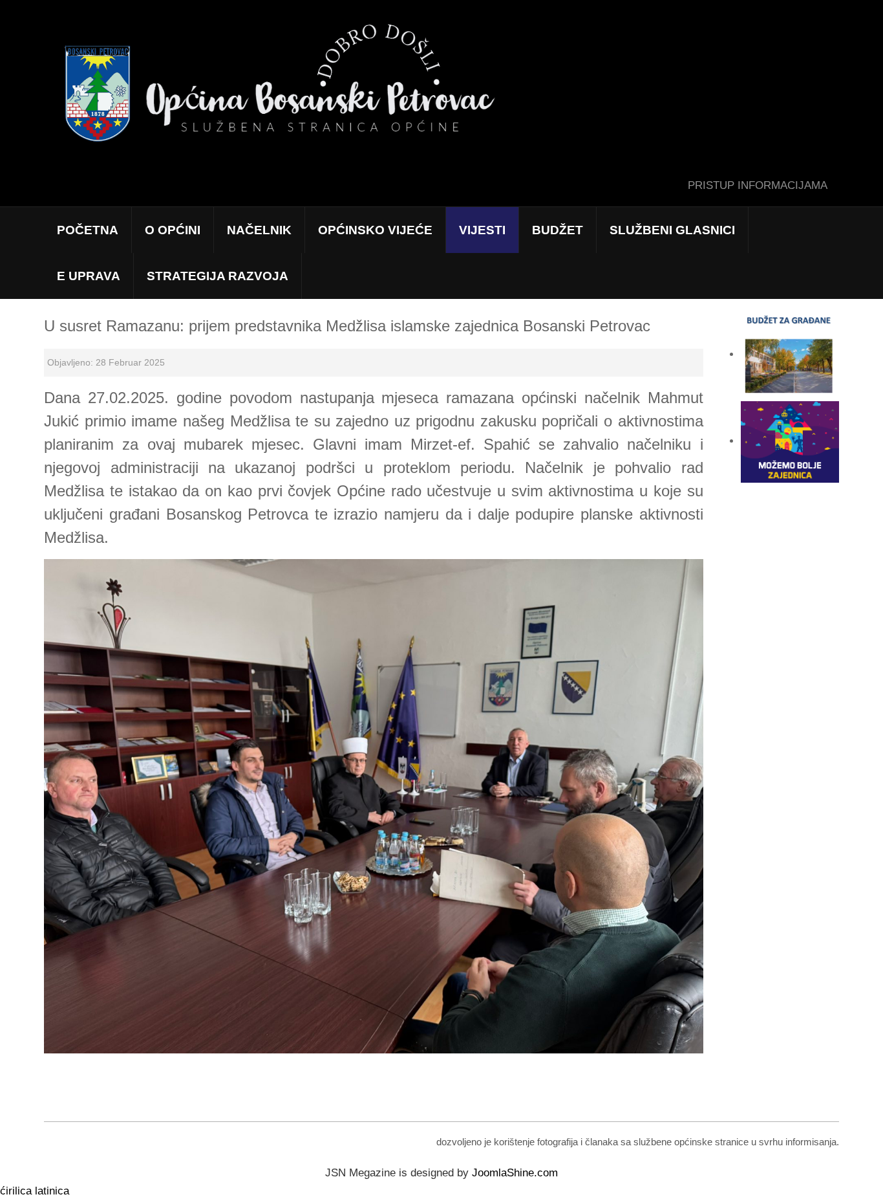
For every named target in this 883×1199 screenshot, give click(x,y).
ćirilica (16, 1191)
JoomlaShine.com (515, 1173)
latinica (52, 1191)
